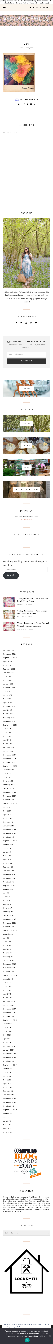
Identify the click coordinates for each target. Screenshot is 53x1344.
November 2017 (9, 878)
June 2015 (7, 987)
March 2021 (7, 744)
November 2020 (9, 759)
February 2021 (9, 747)
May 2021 (7, 736)
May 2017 (7, 901)
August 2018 (8, 845)
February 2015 (9, 1001)
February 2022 (9, 718)
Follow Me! (26, 520)
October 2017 (8, 882)
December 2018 (9, 830)
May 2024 (7, 680)
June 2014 (7, 1031)
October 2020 (9, 762)
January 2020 (9, 789)
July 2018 (7, 848)
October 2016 (8, 927)
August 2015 (8, 979)
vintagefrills (30, 99)
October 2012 (8, 1106)
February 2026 (9, 650)
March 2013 (7, 1087)
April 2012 (7, 1128)
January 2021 (8, 751)
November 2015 (9, 968)
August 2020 (8, 770)
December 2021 (9, 721)
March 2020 (8, 781)
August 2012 (8, 1114)
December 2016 (9, 919)
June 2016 (7, 942)
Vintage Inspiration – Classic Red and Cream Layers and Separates (33, 625)
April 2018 (7, 860)
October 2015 (8, 972)
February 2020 (9, 785)
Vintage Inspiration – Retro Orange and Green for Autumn (32, 612)
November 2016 (9, 923)
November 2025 (9, 654)
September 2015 (10, 975)
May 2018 (7, 856)
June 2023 (7, 695)
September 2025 (10, 658)
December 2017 (9, 874)
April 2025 (7, 662)
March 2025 (8, 665)
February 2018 (9, 867)
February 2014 (9, 1046)
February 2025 (9, 669)
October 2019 (8, 800)
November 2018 (9, 833)
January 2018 (8, 871)
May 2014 (7, 1035)
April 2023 (7, 703)
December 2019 (9, 792)
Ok (27, 1340)
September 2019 (10, 803)
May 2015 (7, 990)
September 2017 (9, 886)
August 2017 (8, 889)
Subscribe (11, 575)
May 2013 (7, 1080)
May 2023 (7, 699)
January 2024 (9, 684)
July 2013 (7, 1072)
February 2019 (9, 822)
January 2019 (8, 826)
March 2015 (7, 998)
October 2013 (8, 1061)
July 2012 (7, 1117)
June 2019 (7, 807)
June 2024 (7, 676)
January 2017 (8, 916)
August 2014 (8, 1024)
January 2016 (8, 960)
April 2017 (7, 904)
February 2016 (9, 957)
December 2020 (9, 755)
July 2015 (7, 983)
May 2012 (7, 1125)
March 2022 (8, 714)
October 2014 (8, 1016)
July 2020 (7, 774)
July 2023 (7, 691)
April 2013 (7, 1084)
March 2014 (7, 1043)
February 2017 (8, 912)
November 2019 (9, 796)
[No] (49, 1336)
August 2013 (8, 1069)
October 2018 (8, 837)
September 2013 (10, 1065)
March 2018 (7, 863)
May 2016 (7, 945)
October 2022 (9, 706)
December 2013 (9, 1054)
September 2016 (10, 930)
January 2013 (8, 1095)
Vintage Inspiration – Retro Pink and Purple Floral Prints (32, 600)
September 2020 (10, 766)
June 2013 (7, 1076)
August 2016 (8, 934)
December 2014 (9, 1009)
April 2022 (7, 710)
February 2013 (9, 1091)
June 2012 (7, 1121)
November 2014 (9, 1013)
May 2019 (7, 811)
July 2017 (7, 893)
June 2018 (7, 852)
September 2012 (10, 1110)
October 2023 (9, 688)
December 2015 (9, 964)
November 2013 (9, 1057)
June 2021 (7, 733)
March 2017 (7, 908)
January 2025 (9, 673)
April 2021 (7, 740)
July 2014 (7, 1028)
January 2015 (8, 1005)
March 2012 (7, 1132)
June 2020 (7, 777)
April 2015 (7, 994)
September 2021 (10, 725)
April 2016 (7, 949)
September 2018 (10, 841)
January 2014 (8, 1050)
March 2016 (7, 953)
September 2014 (10, 1020)
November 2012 (9, 1102)
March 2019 (7, 818)
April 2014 (7, 1039)
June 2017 (7, 897)
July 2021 (7, 729)
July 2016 (7, 938)
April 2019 (7, 815)
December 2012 (9, 1099)
